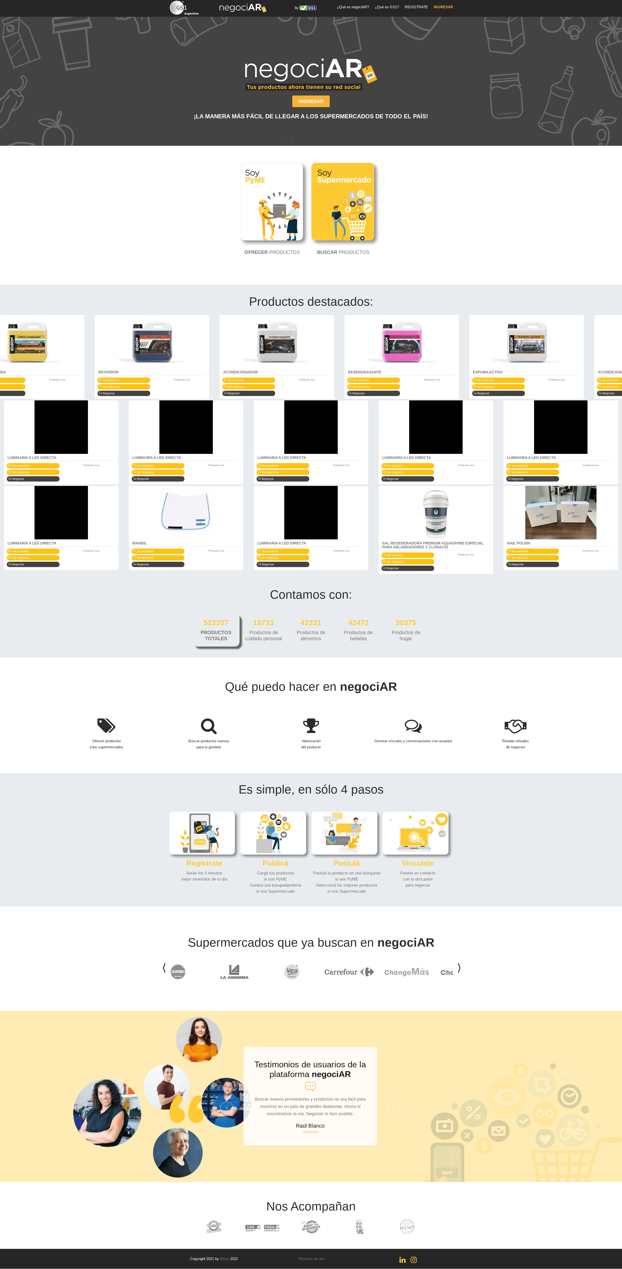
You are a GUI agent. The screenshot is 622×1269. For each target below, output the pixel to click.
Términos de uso (311, 1259)
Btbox (224, 1259)
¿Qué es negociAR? (353, 7)
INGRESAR (443, 7)
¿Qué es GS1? (387, 7)
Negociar (17, 393)
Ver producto (20, 380)
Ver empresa (20, 386)
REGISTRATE (416, 7)
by (297, 8)
